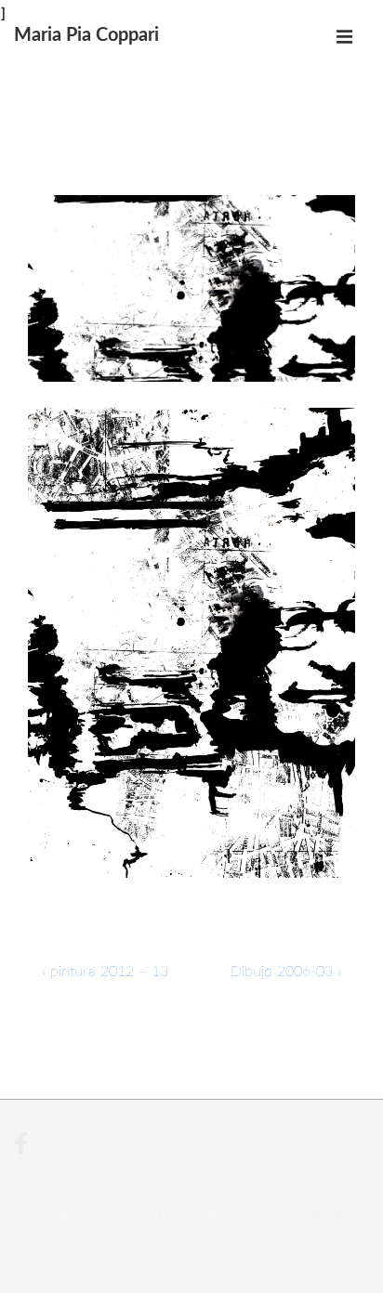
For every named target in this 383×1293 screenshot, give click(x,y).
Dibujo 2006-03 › (286, 971)
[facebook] (23, 1151)
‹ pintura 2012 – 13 (105, 971)
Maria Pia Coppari (86, 35)
